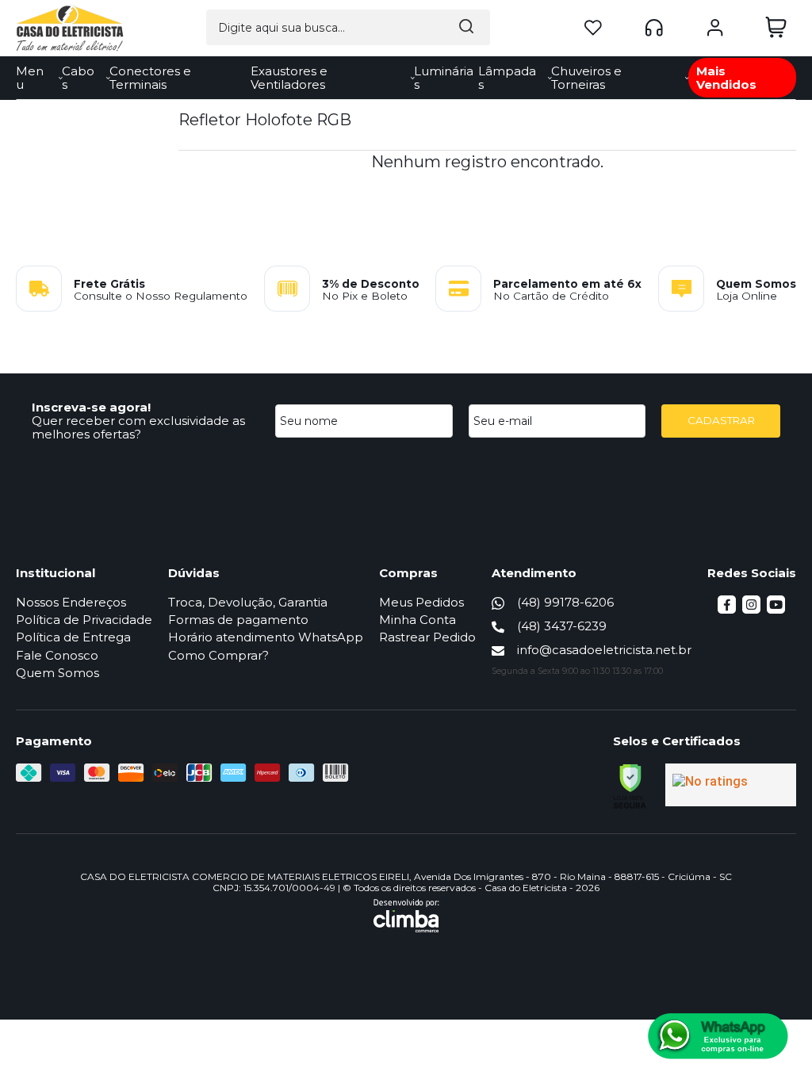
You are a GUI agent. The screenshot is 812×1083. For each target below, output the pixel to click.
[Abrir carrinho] (776, 27)
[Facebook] (727, 609)
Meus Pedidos (421, 602)
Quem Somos (57, 672)
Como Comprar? (218, 655)
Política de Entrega (73, 637)
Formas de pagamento (238, 619)
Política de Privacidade (84, 619)
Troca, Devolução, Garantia (247, 602)
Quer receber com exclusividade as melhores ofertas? (138, 427)
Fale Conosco (57, 655)
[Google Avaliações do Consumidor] (730, 784)
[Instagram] (751, 609)
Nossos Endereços (71, 602)
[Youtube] (776, 609)
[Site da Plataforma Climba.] (406, 915)
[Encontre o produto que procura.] (466, 27)
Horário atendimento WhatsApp (265, 637)
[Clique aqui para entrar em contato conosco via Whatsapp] (718, 1036)
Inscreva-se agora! (91, 407)
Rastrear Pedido (427, 637)
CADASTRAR (721, 420)
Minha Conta (417, 619)
